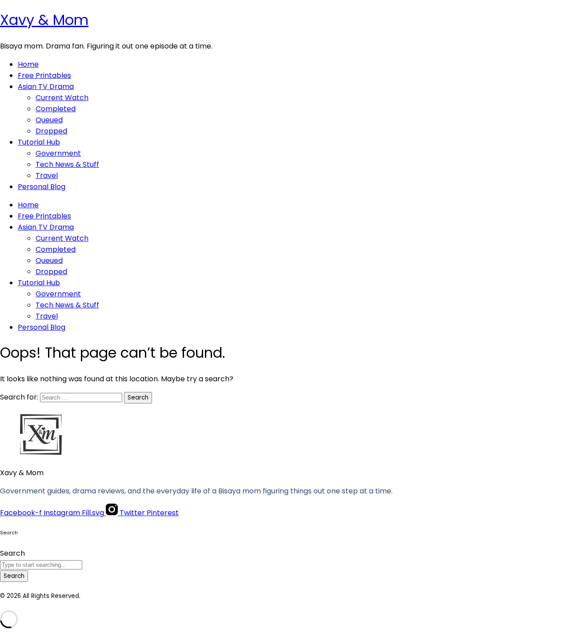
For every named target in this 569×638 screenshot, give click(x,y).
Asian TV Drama (46, 86)
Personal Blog (41, 187)
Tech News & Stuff (67, 164)
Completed (56, 109)
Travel (47, 175)
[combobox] (41, 564)
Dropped (51, 131)
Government (58, 153)
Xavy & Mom (44, 20)
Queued (49, 120)
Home (28, 64)
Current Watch (62, 98)
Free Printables (44, 75)
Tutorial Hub (39, 142)
